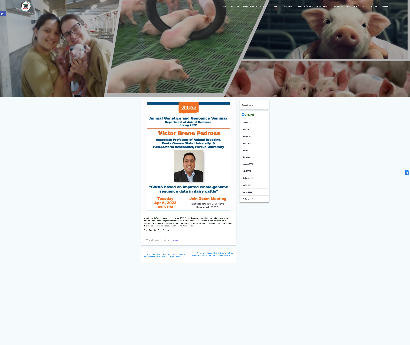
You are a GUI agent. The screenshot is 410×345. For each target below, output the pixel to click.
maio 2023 (247, 129)
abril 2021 (247, 171)
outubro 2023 (248, 122)
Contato (385, 6)
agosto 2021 (248, 164)
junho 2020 (247, 192)
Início (224, 6)
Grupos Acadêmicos (355, 6)
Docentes (264, 6)
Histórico (235, 6)
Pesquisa (288, 6)
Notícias (374, 6)
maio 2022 (247, 143)
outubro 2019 (248, 199)
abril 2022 (247, 150)
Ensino (276, 6)
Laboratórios (304, 6)
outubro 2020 (248, 178)
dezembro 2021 (249, 157)
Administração (250, 6)
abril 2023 (247, 136)
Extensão (338, 6)
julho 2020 (247, 185)
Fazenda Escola (323, 6)
